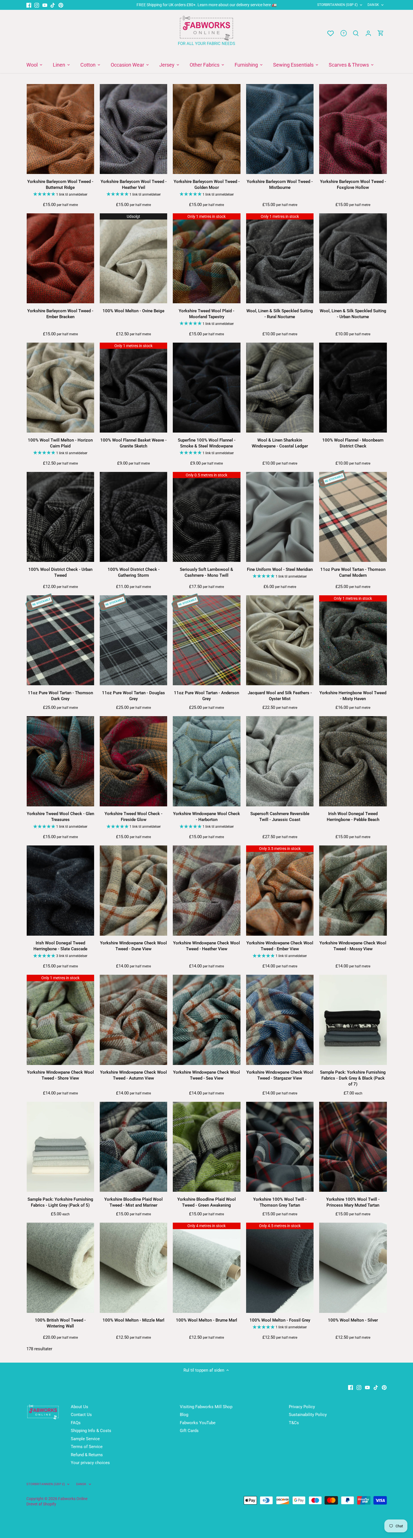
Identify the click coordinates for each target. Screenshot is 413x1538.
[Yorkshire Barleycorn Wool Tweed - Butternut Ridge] (60, 129)
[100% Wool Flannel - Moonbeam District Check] (353, 388)
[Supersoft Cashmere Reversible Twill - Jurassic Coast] (280, 761)
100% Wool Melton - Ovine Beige (133, 310)
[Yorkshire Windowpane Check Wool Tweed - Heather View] (206, 890)
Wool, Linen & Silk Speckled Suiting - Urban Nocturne (353, 313)
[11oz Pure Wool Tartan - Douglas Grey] (133, 640)
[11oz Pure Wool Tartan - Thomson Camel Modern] (353, 517)
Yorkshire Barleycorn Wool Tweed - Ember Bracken (60, 313)
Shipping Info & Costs (91, 1430)
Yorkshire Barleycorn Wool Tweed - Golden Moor (207, 184)
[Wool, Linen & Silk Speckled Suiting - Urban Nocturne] (353, 258)
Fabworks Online (72, 1498)
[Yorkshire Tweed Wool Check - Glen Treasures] (60, 761)
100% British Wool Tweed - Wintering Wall (60, 1323)
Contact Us (81, 1414)
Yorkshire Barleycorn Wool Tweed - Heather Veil (134, 184)
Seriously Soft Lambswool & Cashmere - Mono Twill (206, 572)
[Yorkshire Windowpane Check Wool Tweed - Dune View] (133, 890)
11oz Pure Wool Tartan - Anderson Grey (206, 695)
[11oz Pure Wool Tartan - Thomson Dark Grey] (60, 640)
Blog (184, 1414)
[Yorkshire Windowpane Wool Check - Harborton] (206, 761)
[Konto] (368, 33)
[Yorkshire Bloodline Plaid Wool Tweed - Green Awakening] (206, 1147)
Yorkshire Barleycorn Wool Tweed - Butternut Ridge (60, 184)
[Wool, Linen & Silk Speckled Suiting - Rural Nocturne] (280, 258)
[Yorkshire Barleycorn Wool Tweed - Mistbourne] (280, 129)
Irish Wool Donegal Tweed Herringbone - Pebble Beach (353, 816)
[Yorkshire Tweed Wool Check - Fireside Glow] (133, 761)
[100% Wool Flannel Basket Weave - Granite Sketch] (133, 388)
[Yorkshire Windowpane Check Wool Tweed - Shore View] (60, 1020)
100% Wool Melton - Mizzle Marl (133, 1320)
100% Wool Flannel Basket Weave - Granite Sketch (133, 443)
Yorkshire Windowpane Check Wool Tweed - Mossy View (352, 945)
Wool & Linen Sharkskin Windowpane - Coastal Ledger (280, 443)
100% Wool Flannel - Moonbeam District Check (353, 443)
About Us (79, 1406)
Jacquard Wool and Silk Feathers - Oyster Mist (280, 695)
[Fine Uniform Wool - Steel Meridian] (280, 517)
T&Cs (294, 1422)
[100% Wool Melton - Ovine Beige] (133, 258)
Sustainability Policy (308, 1414)
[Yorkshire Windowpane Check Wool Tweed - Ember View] (280, 890)
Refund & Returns (87, 1454)
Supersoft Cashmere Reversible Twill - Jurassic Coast (279, 816)
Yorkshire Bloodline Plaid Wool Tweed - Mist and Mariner (133, 1202)
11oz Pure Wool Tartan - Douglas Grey (133, 695)
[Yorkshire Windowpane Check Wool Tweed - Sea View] (206, 1020)
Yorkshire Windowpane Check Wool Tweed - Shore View (60, 1075)
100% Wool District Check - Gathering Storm (134, 572)
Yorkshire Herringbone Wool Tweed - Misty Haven (352, 695)
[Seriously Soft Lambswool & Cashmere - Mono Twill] (206, 517)
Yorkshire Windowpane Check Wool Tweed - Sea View (206, 1075)
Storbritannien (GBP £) (337, 5)
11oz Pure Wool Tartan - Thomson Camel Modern (352, 572)
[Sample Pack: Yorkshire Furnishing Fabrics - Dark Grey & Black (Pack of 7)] (353, 1020)
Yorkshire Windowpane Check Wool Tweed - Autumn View (133, 1075)
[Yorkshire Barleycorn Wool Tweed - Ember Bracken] (60, 258)
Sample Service (85, 1438)
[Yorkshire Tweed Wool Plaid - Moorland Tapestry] (206, 258)
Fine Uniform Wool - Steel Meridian (280, 569)
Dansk (373, 5)
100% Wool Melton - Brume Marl (206, 1320)
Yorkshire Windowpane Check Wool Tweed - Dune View (133, 945)
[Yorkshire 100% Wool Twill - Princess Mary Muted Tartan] (353, 1147)
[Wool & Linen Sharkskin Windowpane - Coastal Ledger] (280, 388)
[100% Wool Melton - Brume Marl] (206, 1268)
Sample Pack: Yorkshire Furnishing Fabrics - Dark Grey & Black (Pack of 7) (353, 1078)
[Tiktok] (52, 5)
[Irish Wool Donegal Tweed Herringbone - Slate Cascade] (60, 890)
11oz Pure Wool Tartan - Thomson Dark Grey (60, 695)
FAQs (76, 1422)
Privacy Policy (302, 1406)
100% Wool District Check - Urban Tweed (60, 572)
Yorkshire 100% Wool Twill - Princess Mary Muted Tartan (353, 1202)
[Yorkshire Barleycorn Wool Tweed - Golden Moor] (206, 129)
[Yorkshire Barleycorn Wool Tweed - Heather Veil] (133, 129)
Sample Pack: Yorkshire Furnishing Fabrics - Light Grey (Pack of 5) (60, 1202)
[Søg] (356, 33)
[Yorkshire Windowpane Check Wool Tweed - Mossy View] (353, 890)
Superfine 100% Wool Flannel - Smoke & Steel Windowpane (206, 443)
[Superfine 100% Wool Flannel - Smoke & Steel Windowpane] (206, 388)
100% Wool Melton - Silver (353, 1320)
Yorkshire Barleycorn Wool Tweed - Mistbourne (280, 184)
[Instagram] (36, 5)
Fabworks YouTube (197, 1422)
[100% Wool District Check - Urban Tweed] (60, 517)
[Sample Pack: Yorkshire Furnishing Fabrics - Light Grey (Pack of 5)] (60, 1147)
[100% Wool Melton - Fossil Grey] (280, 1268)
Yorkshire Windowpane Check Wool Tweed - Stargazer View (279, 1075)
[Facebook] (28, 5)
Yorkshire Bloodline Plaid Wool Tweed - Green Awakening (206, 1202)
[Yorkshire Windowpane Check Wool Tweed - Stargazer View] (280, 1020)
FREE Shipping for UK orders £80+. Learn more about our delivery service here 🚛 (207, 5)
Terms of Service (87, 1446)
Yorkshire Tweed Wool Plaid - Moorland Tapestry (206, 313)
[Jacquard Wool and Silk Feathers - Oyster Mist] (280, 640)
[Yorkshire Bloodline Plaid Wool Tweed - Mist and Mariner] (133, 1147)
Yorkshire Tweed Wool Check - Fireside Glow (133, 816)
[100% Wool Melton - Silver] (353, 1268)
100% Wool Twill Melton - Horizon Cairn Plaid (60, 443)
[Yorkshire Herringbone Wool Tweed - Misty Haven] (353, 640)
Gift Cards (189, 1430)
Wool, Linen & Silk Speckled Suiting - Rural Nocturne (279, 313)
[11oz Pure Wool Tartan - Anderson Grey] (206, 640)
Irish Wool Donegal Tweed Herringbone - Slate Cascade (60, 945)
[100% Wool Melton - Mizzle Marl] (133, 1268)
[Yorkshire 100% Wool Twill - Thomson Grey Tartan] (280, 1147)
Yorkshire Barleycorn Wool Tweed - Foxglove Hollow (353, 184)
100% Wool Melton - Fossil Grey (279, 1320)
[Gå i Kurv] (380, 33)
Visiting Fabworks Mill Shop (206, 1406)
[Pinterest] (60, 5)
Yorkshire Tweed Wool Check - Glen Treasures (60, 816)
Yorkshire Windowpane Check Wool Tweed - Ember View (279, 945)
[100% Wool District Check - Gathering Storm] (133, 517)
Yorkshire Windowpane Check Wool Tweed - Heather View (206, 945)
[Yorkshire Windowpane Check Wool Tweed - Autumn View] (133, 1020)
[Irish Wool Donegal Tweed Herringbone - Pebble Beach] (353, 761)
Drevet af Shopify (41, 1504)
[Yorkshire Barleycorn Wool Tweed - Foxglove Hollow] (353, 129)
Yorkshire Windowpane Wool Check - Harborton (206, 816)
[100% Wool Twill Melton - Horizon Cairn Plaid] (60, 388)
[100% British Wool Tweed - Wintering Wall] (60, 1268)
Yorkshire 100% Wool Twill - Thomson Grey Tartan (280, 1202)
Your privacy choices (90, 1462)
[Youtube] (44, 5)
